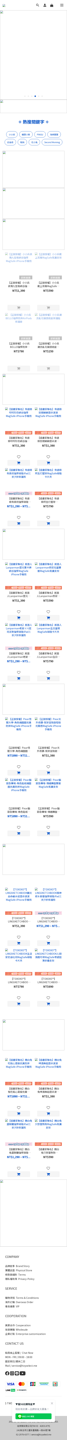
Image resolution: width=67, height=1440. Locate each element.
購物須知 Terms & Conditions (22, 1297)
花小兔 (34, 142)
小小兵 (12, 134)
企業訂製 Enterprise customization (25, 1334)
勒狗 (22, 142)
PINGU (40, 134)
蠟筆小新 (26, 134)
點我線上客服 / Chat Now (19, 1352)
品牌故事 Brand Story (17, 1266)
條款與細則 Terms (15, 1274)
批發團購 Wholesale (16, 1329)
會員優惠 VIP (12, 1306)
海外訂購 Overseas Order (19, 1302)
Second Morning (52, 142)
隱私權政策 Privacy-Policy (19, 1279)
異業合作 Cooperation (18, 1325)
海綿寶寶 (54, 134)
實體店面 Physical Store (18, 1270)
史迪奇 (10, 142)
